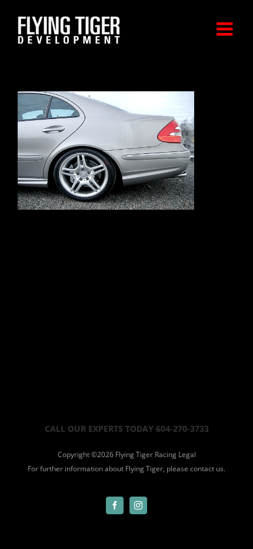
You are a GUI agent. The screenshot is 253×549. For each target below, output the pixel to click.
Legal (187, 454)
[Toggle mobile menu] (226, 28)
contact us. (207, 469)
